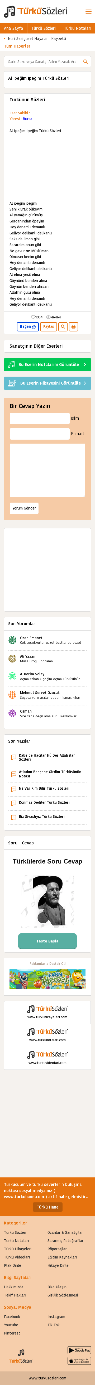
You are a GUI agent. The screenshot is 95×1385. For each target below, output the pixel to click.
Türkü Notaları (77, 28)
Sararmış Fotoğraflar (65, 1240)
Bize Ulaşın (57, 1287)
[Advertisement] (48, 167)
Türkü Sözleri (43, 28)
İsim (75, 418)
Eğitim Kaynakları (62, 1257)
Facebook (12, 1316)
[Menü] (88, 11)
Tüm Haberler (17, 46)
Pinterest (12, 1333)
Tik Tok (54, 1325)
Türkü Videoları (17, 1257)
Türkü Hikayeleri (17, 1249)
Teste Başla (47, 941)
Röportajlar (57, 1249)
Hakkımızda (13, 1287)
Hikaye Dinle (58, 1265)
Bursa (27, 118)
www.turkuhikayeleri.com (47, 1017)
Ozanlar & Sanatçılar (65, 1232)
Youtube (11, 1325)
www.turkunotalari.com (47, 1039)
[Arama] (85, 61)
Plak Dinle (12, 1265)
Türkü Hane (48, 1207)
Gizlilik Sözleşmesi (63, 1295)
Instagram (56, 1316)
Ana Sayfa (13, 28)
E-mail (77, 434)
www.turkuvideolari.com (47, 1062)
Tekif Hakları (15, 1295)
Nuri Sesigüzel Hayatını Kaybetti (37, 38)
